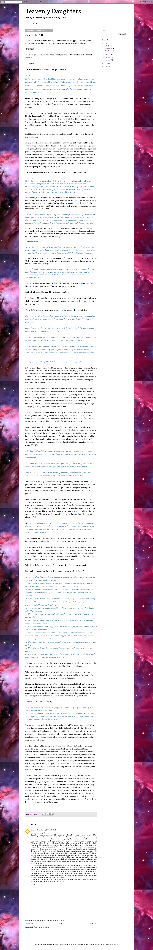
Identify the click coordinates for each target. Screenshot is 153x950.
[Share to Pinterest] (52, 814)
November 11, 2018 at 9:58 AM (47, 830)
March (107, 54)
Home (27, 24)
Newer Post (29, 923)
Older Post (92, 923)
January (108, 60)
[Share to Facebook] (50, 814)
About (35, 24)
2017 (105, 63)
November (109, 48)
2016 (105, 66)
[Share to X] (48, 814)
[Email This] (43, 814)
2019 (105, 43)
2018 (105, 46)
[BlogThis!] (45, 814)
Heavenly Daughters (52, 11)
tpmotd (33, 830)
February (108, 57)
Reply (33, 884)
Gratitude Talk (109, 51)
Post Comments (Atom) (41, 927)
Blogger (115, 944)
